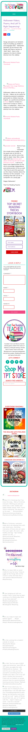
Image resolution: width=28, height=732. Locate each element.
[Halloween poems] (14, 87)
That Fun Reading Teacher (14, 12)
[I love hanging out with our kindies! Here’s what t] (14, 603)
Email (5, 295)
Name (5, 287)
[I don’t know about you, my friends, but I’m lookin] (14, 697)
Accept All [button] (14, 729)
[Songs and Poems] (13, 84)
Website (6, 304)
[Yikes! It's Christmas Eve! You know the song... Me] (14, 510)
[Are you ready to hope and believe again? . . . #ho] (14, 627)
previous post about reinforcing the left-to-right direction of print (13, 160)
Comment (7, 273)
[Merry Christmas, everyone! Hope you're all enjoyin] (14, 533)
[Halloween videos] (14, 140)
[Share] (8, 34)
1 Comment (11, 30)
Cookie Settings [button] (6, 729)
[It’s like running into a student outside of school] (14, 650)
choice (7, 101)
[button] (14, 14)
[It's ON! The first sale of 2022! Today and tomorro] (14, 673)
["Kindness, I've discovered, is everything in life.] (14, 557)
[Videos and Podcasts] (13, 138)
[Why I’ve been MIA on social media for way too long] (14, 580)
